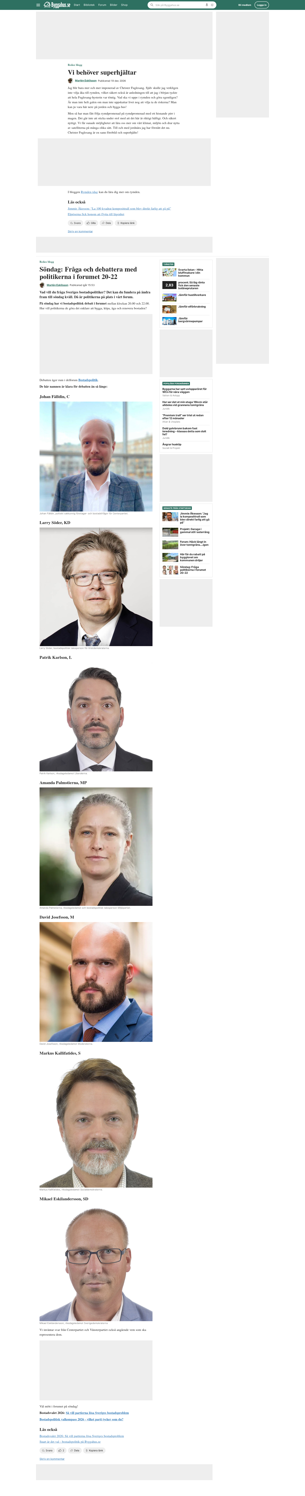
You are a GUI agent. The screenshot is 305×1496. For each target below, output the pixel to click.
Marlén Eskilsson (86, 80)
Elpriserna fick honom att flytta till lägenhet (96, 214)
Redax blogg (75, 65)
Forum (102, 5)
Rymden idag (89, 192)
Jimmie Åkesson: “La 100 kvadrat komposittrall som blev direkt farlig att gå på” (119, 208)
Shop (124, 5)
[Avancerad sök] (212, 4)
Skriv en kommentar (80, 231)
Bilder (113, 5)
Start (77, 5)
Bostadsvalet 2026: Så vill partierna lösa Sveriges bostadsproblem (82, 1436)
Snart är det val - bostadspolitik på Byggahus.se (70, 1441)
